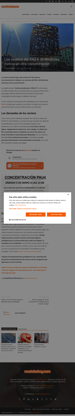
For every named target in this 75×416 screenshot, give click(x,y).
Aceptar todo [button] (56, 214)
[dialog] (37, 208)
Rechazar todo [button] (36, 214)
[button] (37, 209)
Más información (20, 205)
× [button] (68, 194)
